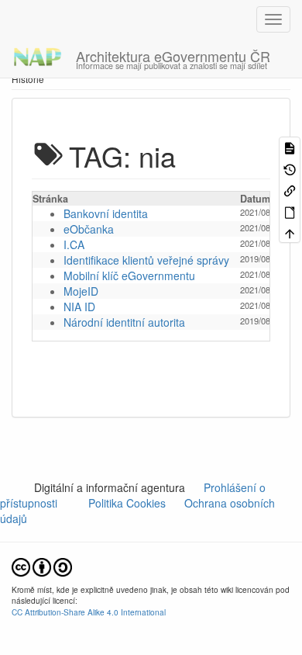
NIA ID (79, 306)
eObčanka (88, 229)
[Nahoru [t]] (290, 232)
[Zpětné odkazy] (290, 189)
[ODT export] (290, 210)
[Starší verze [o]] (290, 168)
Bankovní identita (105, 213)
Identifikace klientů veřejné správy (146, 260)
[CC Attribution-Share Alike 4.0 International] (42, 565)
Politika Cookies (128, 503)
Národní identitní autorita (124, 322)
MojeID (80, 291)
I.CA (73, 244)
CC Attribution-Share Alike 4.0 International (89, 612)
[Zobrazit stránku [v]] (290, 147)
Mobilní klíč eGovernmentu (129, 275)
